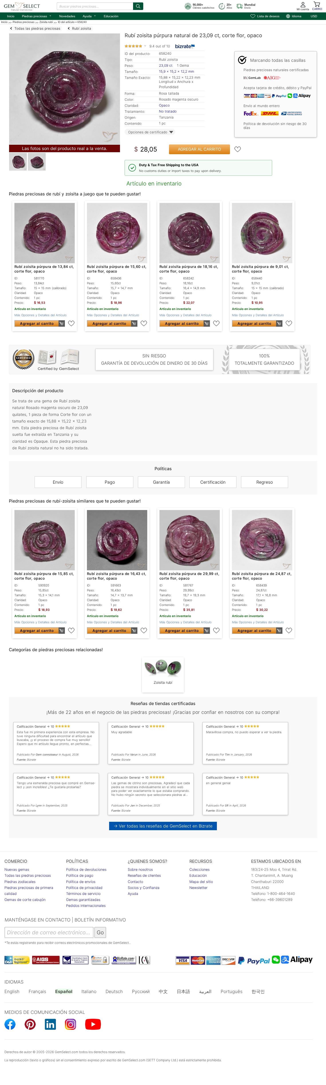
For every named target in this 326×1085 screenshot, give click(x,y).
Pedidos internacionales (86, 905)
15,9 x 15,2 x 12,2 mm (176, 71)
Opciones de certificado (147, 132)
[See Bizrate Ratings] (185, 46)
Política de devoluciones (86, 869)
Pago (110, 482)
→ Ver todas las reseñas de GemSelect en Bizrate (163, 826)
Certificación (213, 482)
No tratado (168, 111)
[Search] (138, 6)
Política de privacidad (84, 887)
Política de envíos (80, 881)
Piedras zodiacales (19, 881)
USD (314, 16)
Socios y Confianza (143, 887)
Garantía (161, 482)
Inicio (10, 16)
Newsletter (198, 887)
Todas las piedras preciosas (27, 875)
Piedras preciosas (37, 15)
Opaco (164, 105)
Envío (58, 482)
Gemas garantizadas (83, 899)
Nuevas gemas (16, 869)
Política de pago (79, 875)
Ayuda (89, 15)
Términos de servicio (83, 893)
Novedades (67, 16)
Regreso (264, 482)
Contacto (135, 881)
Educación (111, 16)
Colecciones (199, 869)
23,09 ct (166, 65)
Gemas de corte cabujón (24, 899)
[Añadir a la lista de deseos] (237, 149)
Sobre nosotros (140, 869)
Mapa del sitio (201, 881)
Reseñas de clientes (144, 875)
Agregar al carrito (199, 149)
